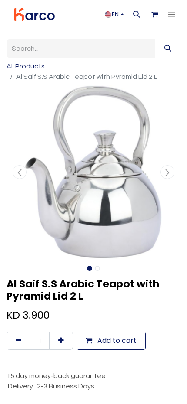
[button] (136, 14)
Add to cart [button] (116, 340)
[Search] (167, 48)
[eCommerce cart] (154, 14)
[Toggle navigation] (171, 14)
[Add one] (61, 341)
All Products (26, 66)
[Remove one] (18, 341)
